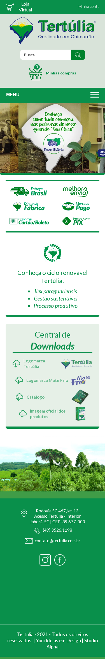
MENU (13, 94)
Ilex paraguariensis (55, 291)
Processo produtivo (56, 305)
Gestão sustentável (56, 298)
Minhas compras (56, 69)
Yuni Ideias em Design (58, 640)
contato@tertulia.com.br (57, 540)
